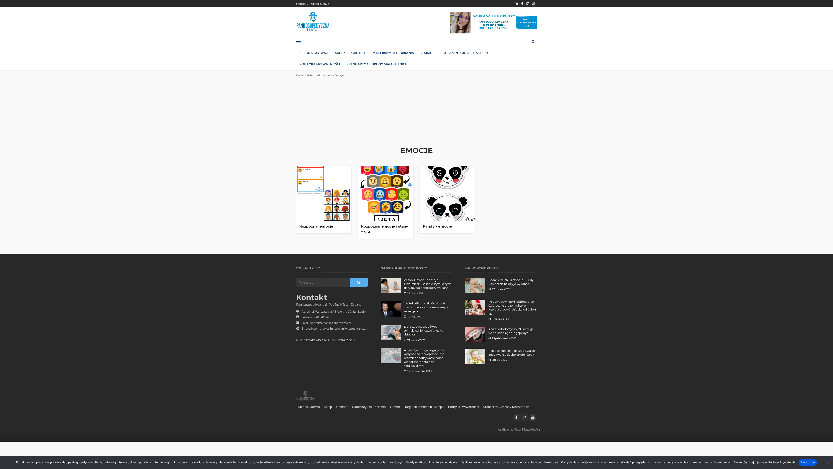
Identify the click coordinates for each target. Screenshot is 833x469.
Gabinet (358, 53)
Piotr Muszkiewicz (527, 429)
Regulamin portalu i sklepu (463, 53)
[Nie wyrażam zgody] (827, 462)
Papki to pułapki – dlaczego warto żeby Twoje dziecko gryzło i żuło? (512, 352)
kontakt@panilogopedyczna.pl (330, 323)
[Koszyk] (516, 3)
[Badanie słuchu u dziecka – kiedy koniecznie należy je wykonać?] (475, 285)
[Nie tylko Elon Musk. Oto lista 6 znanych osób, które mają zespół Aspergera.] (391, 309)
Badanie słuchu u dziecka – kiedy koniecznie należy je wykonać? (511, 282)
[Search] (533, 41)
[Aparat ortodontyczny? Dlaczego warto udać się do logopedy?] (475, 334)
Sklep (340, 53)
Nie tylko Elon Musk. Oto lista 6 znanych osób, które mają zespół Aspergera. (426, 307)
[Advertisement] (416, 111)
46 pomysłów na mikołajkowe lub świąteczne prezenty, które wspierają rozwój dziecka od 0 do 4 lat (512, 307)
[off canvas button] (298, 41)
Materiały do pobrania (393, 53)
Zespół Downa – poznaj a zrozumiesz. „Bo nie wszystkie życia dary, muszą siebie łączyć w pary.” (427, 283)
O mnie (426, 53)
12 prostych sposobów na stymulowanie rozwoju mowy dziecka (423, 330)
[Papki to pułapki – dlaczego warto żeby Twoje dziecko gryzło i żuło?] (475, 356)
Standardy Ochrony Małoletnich (376, 64)
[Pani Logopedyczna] (313, 21)
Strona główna (314, 53)
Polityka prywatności (319, 64)
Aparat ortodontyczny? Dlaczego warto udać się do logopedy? (511, 331)
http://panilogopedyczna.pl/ (348, 328)
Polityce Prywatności (782, 462)
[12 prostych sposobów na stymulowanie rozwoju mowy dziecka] (391, 332)
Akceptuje (808, 462)
